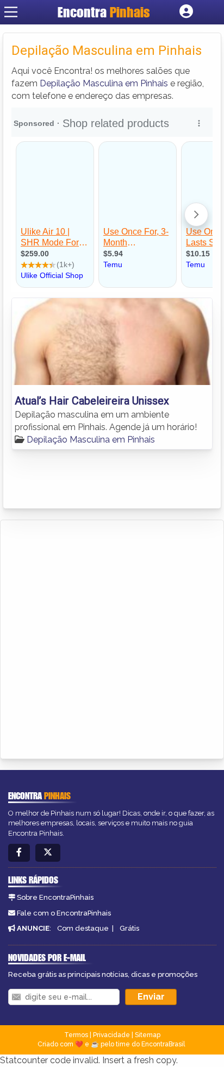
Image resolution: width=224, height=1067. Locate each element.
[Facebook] (19, 853)
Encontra (104, 12)
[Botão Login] (186, 12)
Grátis (129, 928)
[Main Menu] (11, 12)
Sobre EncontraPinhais (55, 897)
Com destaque (83, 928)
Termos (76, 1035)
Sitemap (147, 1035)
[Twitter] (47, 853)
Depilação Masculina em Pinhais (104, 83)
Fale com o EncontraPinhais (64, 913)
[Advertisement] (112, 637)
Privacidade (111, 1035)
